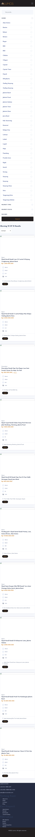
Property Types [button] (6, 204)
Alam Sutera (6, 23)
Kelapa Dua (6, 130)
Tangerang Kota (8, 195)
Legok (5, 144)
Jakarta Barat (7, 93)
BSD (4, 46)
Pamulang (6, 153)
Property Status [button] (7, 209)
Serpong (5, 176)
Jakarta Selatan (7, 102)
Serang (5, 172)
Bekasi (5, 32)
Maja (4, 149)
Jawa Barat (6, 116)
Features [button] (4, 214)
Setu (4, 190)
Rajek (4, 163)
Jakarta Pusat (7, 97)
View (5, 284)
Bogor (5, 41)
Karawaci (5, 125)
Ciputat (5, 65)
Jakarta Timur (7, 107)
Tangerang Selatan (8, 200)
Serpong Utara (7, 186)
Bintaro (5, 37)
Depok (5, 74)
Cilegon (5, 60)
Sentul (5, 167)
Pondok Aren (7, 158)
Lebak (5, 139)
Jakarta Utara (7, 111)
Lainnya (5, 135)
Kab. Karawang (7, 121)
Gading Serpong (8, 83)
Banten (5, 27)
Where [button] (4, 18)
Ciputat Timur (7, 69)
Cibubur (5, 55)
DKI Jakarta (6, 79)
